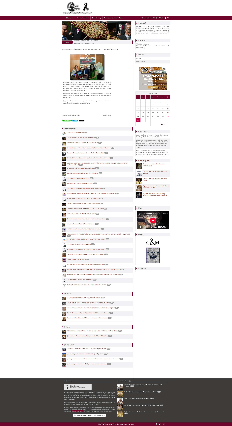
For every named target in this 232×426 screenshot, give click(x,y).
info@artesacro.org (77, 411)
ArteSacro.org (108, 424)
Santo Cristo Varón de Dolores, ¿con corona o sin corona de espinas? (86, 219)
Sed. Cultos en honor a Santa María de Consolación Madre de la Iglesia (143, 405)
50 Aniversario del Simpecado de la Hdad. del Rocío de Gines (83, 297)
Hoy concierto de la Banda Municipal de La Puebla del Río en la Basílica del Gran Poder (90, 193)
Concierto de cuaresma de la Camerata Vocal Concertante (83, 203)
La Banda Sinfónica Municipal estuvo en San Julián (81, 168)
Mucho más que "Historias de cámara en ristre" (80, 183)
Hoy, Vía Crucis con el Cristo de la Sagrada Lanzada (81, 137)
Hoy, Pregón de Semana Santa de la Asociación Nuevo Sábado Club (85, 264)
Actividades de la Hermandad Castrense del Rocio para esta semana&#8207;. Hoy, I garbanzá (93, 274)
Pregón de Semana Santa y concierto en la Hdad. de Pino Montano (85, 153)
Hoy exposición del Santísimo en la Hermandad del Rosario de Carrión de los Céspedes (91, 308)
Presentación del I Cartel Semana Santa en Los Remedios (83, 198)
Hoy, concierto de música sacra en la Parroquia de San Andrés (84, 188)
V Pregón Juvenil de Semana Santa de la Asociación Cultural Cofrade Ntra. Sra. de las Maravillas (93, 269)
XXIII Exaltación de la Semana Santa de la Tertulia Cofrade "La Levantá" (86, 285)
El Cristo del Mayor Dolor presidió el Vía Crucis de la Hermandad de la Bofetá (88, 158)
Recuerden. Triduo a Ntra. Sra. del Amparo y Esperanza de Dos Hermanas (87, 318)
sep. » (163, 124)
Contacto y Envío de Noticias (113, 18)
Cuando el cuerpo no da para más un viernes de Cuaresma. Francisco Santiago (89, 148)
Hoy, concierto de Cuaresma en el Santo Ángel (80, 280)
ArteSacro (68, 18)
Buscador (95, 18)
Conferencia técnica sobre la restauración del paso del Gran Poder (85, 209)
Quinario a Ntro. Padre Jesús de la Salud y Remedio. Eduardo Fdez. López (87, 336)
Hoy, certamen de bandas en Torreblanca (78, 178)
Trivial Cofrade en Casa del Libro (75, 259)
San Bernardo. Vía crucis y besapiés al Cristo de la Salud (82, 143)
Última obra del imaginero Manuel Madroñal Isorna (81, 214)
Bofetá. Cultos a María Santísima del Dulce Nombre (138, 398)
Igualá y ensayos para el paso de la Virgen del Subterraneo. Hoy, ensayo (87, 364)
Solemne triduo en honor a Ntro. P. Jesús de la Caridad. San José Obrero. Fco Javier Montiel (92, 331)
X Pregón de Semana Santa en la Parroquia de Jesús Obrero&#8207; (86, 249)
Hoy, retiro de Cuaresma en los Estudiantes (79, 244)
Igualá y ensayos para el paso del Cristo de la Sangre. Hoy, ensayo (85, 354)
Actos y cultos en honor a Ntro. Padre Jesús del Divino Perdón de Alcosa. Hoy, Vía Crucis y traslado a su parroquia (98, 234)
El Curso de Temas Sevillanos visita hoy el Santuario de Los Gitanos (85, 254)
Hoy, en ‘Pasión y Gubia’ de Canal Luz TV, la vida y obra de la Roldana (86, 239)
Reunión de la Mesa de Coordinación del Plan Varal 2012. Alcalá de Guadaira (88, 313)
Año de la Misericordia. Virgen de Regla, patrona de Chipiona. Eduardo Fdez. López (155, 194)
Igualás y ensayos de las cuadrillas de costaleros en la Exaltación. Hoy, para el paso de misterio (93, 359)
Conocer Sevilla (82, 18)
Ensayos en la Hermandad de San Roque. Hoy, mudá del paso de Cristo (86, 349)
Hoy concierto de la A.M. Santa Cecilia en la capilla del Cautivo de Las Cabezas (88, 303)
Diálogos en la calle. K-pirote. (75, 132)
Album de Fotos (144, 161)
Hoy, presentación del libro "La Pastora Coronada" (81, 224)
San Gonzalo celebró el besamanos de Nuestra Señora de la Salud (142, 391)
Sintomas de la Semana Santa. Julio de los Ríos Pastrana (83, 173)
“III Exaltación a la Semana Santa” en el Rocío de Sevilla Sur (83, 229)
